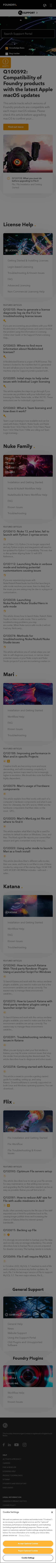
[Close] (52, 1512)
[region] (28, 1535)
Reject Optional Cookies (28, 1551)
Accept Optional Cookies (28, 1543)
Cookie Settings (28, 1558)
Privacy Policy (24, 1535)
